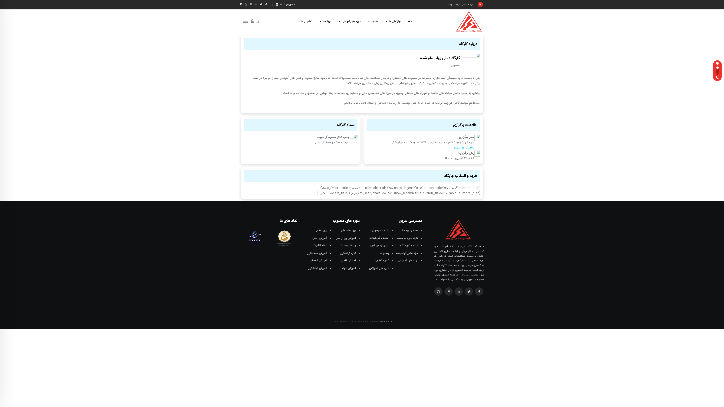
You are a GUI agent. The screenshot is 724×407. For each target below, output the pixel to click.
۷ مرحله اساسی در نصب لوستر (461, 5)
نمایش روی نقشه (463, 147)
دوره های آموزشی (350, 21)
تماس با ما (306, 21)
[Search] (257, 21)
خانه (410, 21)
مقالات (374, 21)
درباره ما (326, 21)
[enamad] (254, 238)
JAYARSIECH (385, 321)
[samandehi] (283, 238)
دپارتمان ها (394, 21)
